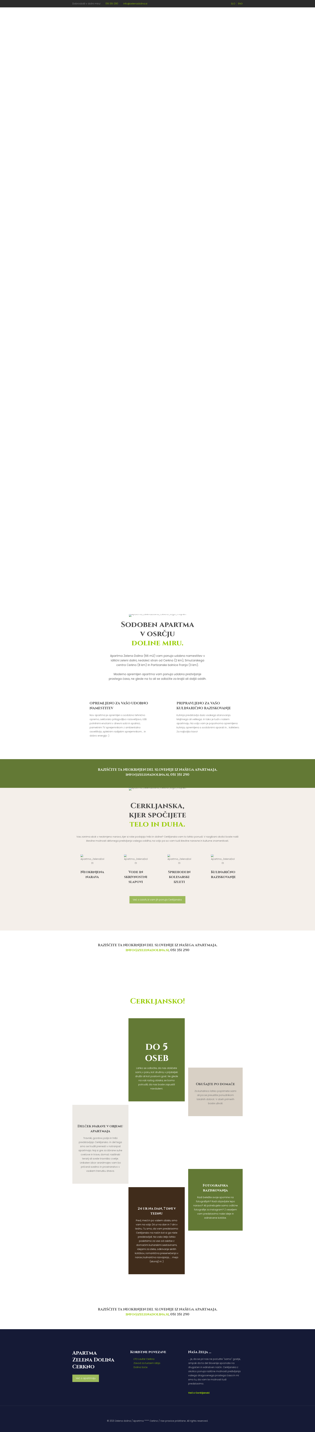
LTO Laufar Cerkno (144, 1359)
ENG (240, 3)
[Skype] (151, 1426)
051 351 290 (111, 3)
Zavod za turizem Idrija (147, 1363)
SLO (233, 3)
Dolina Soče (140, 1367)
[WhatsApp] (155, 1426)
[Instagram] (164, 1426)
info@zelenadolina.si (135, 3)
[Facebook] (159, 1426)
